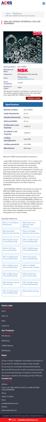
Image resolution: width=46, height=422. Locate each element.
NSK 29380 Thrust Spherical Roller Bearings (29, 224)
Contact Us (5, 326)
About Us (5, 316)
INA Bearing (6, 341)
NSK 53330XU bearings (31, 291)
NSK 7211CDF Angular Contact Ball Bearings (10, 292)
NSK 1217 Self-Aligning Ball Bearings (11, 223)
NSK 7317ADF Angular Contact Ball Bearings (30, 241)
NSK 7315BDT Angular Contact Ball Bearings (10, 275)
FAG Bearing (6, 336)
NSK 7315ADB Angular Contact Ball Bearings (10, 258)
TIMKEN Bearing (7, 346)
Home (4, 311)
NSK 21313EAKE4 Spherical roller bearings (31, 266)
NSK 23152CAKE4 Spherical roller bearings (31, 232)
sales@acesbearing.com (26, 79)
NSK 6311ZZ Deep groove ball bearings (10, 249)
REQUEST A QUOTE (34, 98)
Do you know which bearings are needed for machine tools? (22, 373)
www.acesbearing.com (9, 410)
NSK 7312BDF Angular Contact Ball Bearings (10, 266)
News (3, 321)
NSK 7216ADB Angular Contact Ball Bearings (30, 249)
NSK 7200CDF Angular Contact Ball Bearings (31, 283)
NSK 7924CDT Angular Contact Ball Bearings (10, 241)
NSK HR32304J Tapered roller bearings (11, 283)
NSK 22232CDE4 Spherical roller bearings (11, 232)
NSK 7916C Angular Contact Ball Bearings (30, 258)
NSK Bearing (6, 350)
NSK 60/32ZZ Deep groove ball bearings (30, 275)
